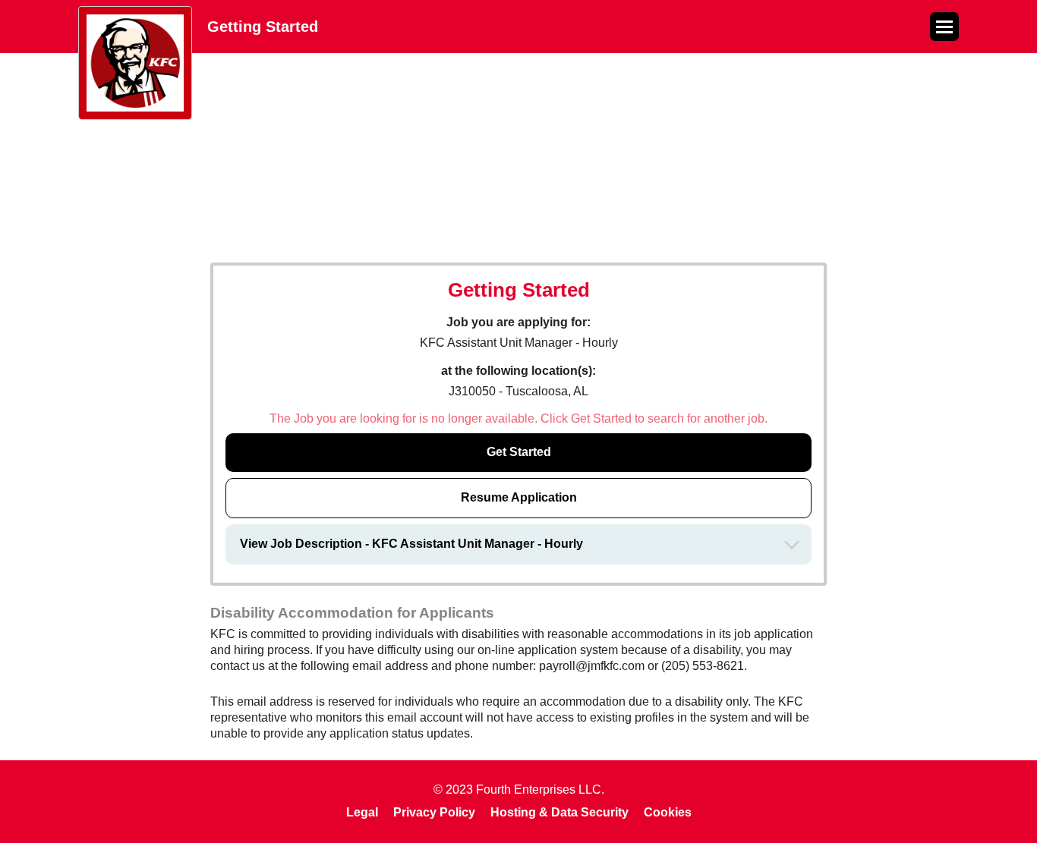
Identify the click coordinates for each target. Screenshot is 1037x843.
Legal (362, 812)
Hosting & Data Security (559, 812)
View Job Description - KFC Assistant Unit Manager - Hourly (411, 543)
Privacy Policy (434, 812)
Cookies (668, 812)
